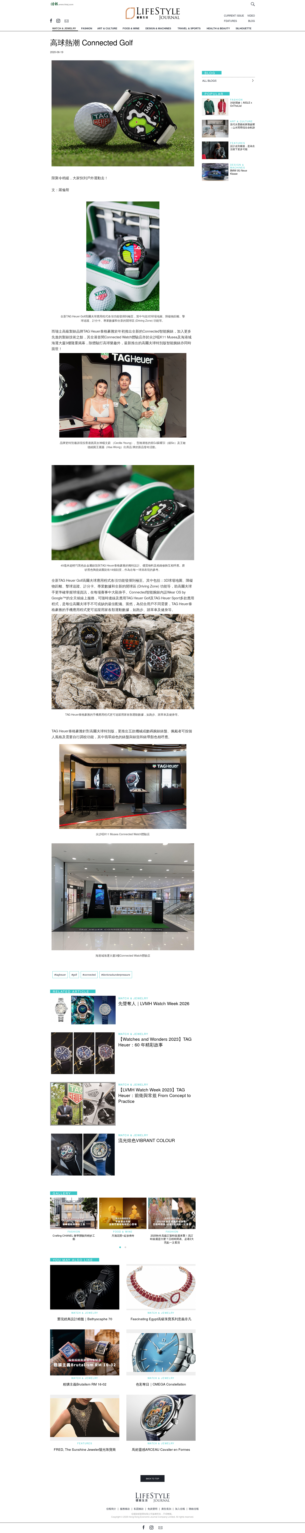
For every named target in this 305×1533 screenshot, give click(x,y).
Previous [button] (52, 1213)
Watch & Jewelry (133, 998)
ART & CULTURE (107, 28)
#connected (89, 974)
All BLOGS (209, 80)
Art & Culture (241, 121)
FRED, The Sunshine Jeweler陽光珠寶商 (85, 1449)
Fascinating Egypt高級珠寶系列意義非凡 (161, 1318)
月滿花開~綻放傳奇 (123, 1235)
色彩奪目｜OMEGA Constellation (161, 1384)
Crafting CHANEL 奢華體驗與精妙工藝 (74, 1237)
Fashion (74, 1231)
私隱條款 (139, 1508)
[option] (73, 1219)
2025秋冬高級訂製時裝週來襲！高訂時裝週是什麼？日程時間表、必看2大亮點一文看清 (172, 1239)
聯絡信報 (194, 1508)
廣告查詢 (166, 1508)
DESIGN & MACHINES (158, 28)
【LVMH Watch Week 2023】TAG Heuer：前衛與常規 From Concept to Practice (154, 1095)
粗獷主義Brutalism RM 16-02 (84, 1384)
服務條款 (125, 1508)
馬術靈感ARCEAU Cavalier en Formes (161, 1449)
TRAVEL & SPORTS (189, 28)
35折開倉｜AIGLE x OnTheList (241, 104)
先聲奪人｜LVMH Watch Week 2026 (153, 1003)
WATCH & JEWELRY (64, 28)
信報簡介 (111, 1508)
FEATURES (230, 21)
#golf (74, 974)
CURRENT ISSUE (234, 15)
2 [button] (125, 1247)
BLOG (251, 21)
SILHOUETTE (243, 28)
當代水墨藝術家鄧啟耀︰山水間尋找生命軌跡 (242, 125)
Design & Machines (237, 166)
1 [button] (120, 1247)
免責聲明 (152, 1508)
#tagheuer (60, 974)
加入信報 (180, 1508)
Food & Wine (123, 1231)
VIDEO (251, 15)
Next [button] (193, 1213)
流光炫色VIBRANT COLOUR (146, 1140)
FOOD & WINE (131, 28)
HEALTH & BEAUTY (218, 28)
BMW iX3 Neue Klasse (238, 172)
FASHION (86, 28)
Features (84, 1443)
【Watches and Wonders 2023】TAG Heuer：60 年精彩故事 (155, 1042)
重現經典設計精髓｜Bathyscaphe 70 (84, 1318)
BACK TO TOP (152, 1478)
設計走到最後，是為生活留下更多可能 (242, 147)
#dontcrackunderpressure (115, 974)
